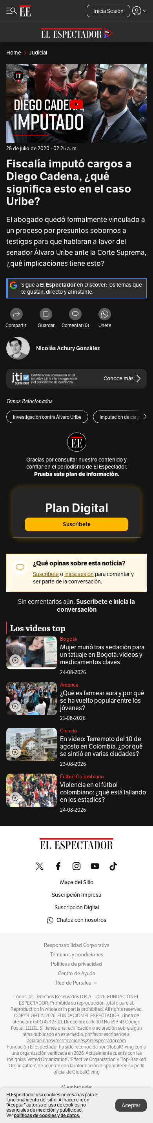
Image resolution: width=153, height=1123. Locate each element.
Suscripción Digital (77, 907)
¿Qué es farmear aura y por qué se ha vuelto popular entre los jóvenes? (102, 700)
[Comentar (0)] (75, 315)
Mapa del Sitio (76, 882)
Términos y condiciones (76, 955)
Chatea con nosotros (81, 920)
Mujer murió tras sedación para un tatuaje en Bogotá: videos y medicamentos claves (102, 654)
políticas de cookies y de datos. (47, 1115)
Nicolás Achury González (68, 348)
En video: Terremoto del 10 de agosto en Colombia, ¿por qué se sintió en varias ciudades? (101, 746)
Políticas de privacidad (76, 964)
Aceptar (131, 1105)
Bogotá (68, 639)
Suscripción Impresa (76, 895)
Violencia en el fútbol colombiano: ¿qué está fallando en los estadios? (103, 792)
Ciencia (68, 731)
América (69, 685)
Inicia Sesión (108, 11)
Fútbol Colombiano (82, 777)
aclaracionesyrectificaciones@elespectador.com (76, 1040)
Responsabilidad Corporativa (76, 945)
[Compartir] (16, 315)
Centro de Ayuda (76, 973)
